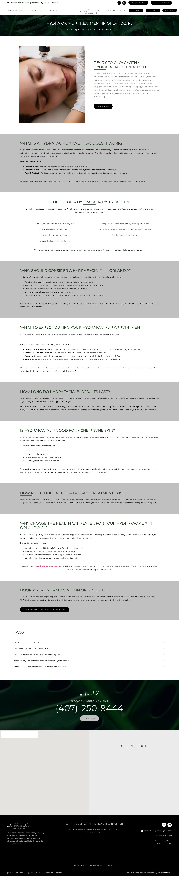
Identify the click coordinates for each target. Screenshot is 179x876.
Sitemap (58, 873)
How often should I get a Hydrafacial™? (31, 649)
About (15, 10)
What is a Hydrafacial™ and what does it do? (34, 643)
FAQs (109, 10)
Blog (42, 10)
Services (22, 10)
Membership (34, 10)
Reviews (115, 10)
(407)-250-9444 (89, 708)
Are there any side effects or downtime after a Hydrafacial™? (41, 661)
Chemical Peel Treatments (47, 566)
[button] (89, 643)
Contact (123, 10)
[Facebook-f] (119, 3)
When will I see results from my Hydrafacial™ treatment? (40, 667)
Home (9, 10)
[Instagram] (124, 3)
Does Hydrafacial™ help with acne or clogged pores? (37, 655)
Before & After (51, 10)
